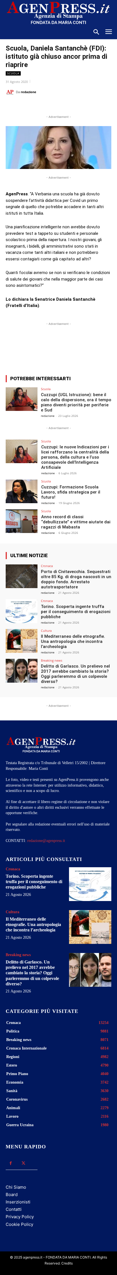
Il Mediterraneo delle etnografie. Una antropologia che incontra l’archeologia (73, 641)
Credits (67, 1263)
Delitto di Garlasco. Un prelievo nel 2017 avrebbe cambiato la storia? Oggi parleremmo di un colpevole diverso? (75, 674)
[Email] (68, 106)
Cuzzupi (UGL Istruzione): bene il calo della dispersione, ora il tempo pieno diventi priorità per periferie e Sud (76, 402)
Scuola (13, 73)
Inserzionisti (18, 1202)
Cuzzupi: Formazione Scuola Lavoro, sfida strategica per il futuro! (70, 492)
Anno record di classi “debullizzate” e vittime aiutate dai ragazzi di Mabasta (75, 522)
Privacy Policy (20, 1216)
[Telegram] (81, 106)
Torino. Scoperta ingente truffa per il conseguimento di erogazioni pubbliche (75, 611)
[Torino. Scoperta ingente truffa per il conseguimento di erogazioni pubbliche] (21, 611)
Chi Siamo (16, 1187)
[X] (42, 106)
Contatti (14, 1209)
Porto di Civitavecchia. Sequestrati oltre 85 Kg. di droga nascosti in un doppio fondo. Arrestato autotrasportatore (76, 579)
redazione (28, 92)
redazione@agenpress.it (46, 841)
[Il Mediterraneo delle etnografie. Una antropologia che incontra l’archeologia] (21, 641)
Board (12, 1194)
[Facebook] (29, 106)
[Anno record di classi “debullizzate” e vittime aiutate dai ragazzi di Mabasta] (21, 521)
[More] (88, 350)
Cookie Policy (19, 1224)
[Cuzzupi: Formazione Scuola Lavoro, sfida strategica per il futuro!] (21, 491)
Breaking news (51, 660)
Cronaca (47, 565)
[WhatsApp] (55, 106)
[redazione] (11, 92)
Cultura (46, 630)
